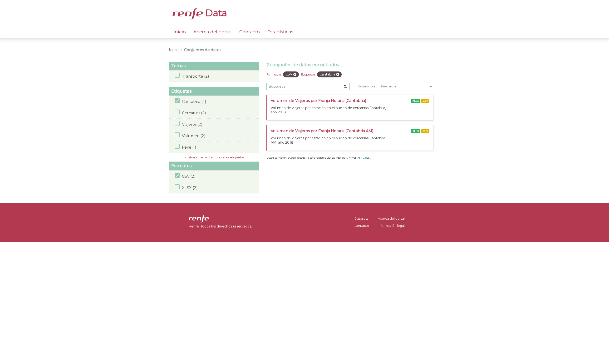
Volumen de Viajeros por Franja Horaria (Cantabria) (318, 100)
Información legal (391, 225)
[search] (346, 86)
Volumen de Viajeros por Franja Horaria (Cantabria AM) (322, 131)
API (348, 157)
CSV (425, 100)
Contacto (249, 32)
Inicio (180, 32)
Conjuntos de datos (202, 50)
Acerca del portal (212, 32)
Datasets (361, 218)
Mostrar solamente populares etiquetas (214, 157)
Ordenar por (367, 86)
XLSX (416, 100)
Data (215, 13)
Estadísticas (280, 32)
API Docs (363, 157)
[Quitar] (294, 74)
